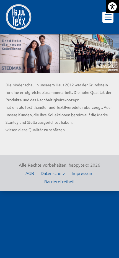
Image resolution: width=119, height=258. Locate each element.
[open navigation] (107, 17)
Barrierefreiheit (59, 181)
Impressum (83, 173)
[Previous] (99, 64)
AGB (29, 173)
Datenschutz (53, 173)
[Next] (109, 64)
